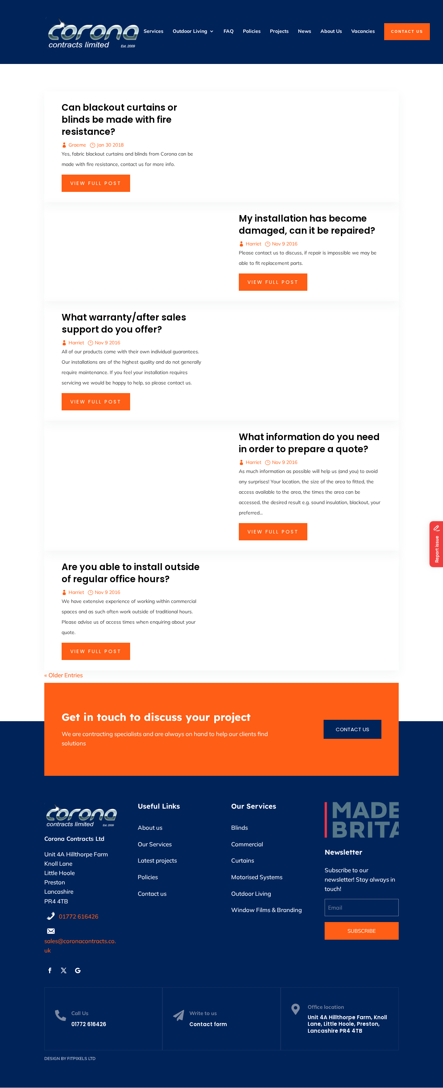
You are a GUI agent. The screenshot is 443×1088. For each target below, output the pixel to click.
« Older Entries (63, 675)
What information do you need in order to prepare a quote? (309, 443)
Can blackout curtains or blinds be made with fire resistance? (119, 119)
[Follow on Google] (77, 970)
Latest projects (157, 860)
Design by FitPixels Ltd (70, 1058)
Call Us (80, 1013)
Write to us (203, 1013)
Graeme (77, 145)
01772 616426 (78, 916)
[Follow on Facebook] (49, 970)
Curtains (242, 860)
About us (150, 827)
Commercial (247, 844)
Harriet (253, 244)
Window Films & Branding (266, 909)
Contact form (208, 1024)
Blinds (239, 827)
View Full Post (95, 183)
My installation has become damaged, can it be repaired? (307, 224)
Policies (148, 877)
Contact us (352, 729)
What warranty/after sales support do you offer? (124, 323)
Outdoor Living (251, 893)
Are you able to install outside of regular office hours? (131, 573)
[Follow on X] (63, 970)
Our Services (155, 844)
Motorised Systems (256, 877)
